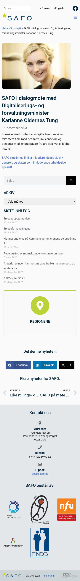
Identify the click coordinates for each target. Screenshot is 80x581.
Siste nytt (15, 28)
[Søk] (71, 180)
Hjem (5, 28)
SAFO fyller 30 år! (14, 278)
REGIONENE (40, 321)
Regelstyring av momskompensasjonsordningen (33, 253)
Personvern (49, 575)
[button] (75, 17)
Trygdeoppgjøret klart (17, 218)
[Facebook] (75, 8)
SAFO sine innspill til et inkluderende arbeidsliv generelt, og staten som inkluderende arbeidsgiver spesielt (34, 162)
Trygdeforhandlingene (17, 228)
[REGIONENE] (40, 305)
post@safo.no (40, 473)
